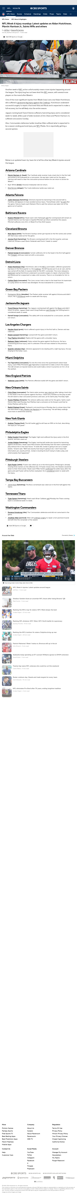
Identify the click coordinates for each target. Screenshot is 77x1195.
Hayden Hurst (13, 329)
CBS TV (30, 1139)
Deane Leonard (13, 335)
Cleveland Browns (16, 229)
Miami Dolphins (14, 358)
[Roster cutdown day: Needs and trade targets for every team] (7, 681)
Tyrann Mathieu (13, 400)
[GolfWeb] (38, 1182)
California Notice (58, 1140)
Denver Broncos (14, 248)
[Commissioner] (49, 1177)
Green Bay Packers (16, 289)
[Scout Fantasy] (70, 1178)
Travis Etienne (13, 308)
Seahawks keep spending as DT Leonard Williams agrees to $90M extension (41, 655)
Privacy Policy (57, 1131)
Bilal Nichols (12, 188)
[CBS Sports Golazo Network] (54, 1173)
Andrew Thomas (14, 423)
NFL (20, 89)
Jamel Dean (12, 485)
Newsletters (56, 1155)
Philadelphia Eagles (17, 432)
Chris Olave (12, 392)
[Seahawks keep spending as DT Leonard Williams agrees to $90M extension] (7, 659)
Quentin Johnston (14, 349)
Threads (30, 1166)
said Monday (50, 310)
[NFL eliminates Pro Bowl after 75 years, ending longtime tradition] (7, 692)
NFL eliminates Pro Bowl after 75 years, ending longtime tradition (37, 688)
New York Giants (15, 418)
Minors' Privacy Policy (60, 1134)
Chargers (14, 255)
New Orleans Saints (16, 387)
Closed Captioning (59, 1137)
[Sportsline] (23, 1177)
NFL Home (5, 19)
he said (63, 202)
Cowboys (37, 269)
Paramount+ (31, 1136)
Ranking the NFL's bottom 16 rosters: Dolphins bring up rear (35, 632)
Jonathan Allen (13, 518)
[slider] (38, 575)
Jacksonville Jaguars (17, 303)
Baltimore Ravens (15, 213)
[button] (3, 8)
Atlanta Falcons (14, 195)
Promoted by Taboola (67, 535)
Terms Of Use (57, 1128)
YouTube (30, 1152)
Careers (30, 1131)
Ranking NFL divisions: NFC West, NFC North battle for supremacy (37, 621)
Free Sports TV (7, 1134)
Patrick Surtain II (14, 253)
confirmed (49, 469)
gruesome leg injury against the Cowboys (33, 103)
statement (11, 273)
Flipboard (30, 1169)
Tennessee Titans (15, 494)
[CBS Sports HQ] (35, 1173)
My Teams (56, 1158)
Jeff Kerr (7, 30)
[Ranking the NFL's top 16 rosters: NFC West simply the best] (7, 614)
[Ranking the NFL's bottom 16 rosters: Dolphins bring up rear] (7, 636)
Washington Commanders (20, 507)
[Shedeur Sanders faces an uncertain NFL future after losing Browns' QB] (7, 602)
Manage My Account (59, 1152)
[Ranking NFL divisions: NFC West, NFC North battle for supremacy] (7, 625)
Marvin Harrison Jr (14, 175)
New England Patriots (18, 376)
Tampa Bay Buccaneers (18, 480)
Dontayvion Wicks (14, 294)
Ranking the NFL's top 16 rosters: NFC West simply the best (35, 610)
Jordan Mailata (13, 443)
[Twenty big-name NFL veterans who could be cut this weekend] (7, 670)
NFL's (44, 267)
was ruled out (49, 392)
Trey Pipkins (12, 338)
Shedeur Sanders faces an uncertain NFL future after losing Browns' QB (39, 599)
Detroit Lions (12, 262)
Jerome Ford (12, 239)
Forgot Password (58, 1161)
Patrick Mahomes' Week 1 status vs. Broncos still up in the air (35, 644)
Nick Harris (12, 234)
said (47, 218)
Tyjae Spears (12, 499)
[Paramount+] (36, 1177)
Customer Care (7, 1155)
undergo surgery (40, 518)
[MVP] (60, 1177)
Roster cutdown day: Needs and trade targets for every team (35, 677)
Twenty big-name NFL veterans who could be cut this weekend (36, 666)
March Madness (8, 1142)
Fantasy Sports (7, 1131)
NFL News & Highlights (19, 19)
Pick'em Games (7, 1128)
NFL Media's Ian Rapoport (30, 409)
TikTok (29, 1155)
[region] (38, 560)
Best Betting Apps (8, 1136)
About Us (30, 1128)
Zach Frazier (12, 465)
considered (21, 296)
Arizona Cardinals (15, 170)
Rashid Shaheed (14, 407)
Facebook (30, 1161)
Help (4, 1152)
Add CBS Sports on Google (14, 37)
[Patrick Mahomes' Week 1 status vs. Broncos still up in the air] (7, 647)
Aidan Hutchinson (14, 267)
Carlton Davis (13, 281)
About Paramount (33, 1134)
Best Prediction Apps (9, 1139)
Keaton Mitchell (13, 218)
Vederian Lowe (13, 381)
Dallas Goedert (13, 437)
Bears (60, 308)
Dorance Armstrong (15, 512)
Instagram (30, 1158)
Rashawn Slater (13, 341)
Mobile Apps (6, 1145)
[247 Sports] (8, 1177)
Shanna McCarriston (17, 30)
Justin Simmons (13, 200)
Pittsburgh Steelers (16, 460)
